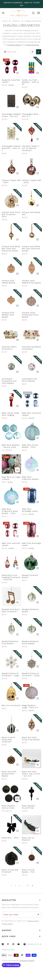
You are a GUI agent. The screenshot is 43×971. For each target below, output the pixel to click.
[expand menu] (3, 13)
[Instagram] (13, 944)
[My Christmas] (19, 13)
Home (4, 21)
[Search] (33, 13)
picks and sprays (32, 45)
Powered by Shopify (27, 960)
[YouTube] (18, 944)
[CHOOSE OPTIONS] (17, 339)
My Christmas (13, 960)
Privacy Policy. (7, 924)
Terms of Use (32, 921)
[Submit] (38, 914)
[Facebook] (2, 944)
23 (28, 885)
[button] (38, 13)
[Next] (32, 886)
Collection (16, 21)
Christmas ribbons (14, 45)
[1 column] (32, 51)
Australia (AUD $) (33, 944)
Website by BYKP (8, 950)
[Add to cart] (17, 73)
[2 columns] (38, 51)
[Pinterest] (8, 944)
